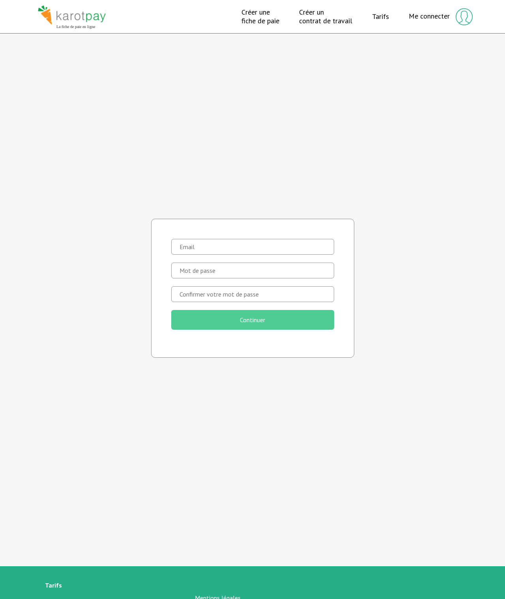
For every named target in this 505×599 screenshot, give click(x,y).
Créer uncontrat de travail (325, 16)
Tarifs (380, 16)
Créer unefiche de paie (260, 16)
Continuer (252, 320)
